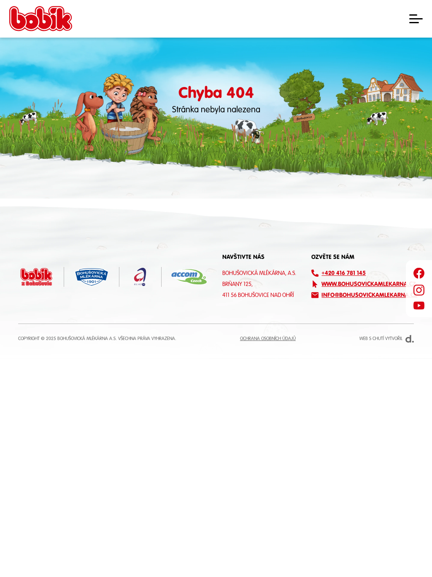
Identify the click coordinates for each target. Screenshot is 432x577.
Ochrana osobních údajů (268, 338)
